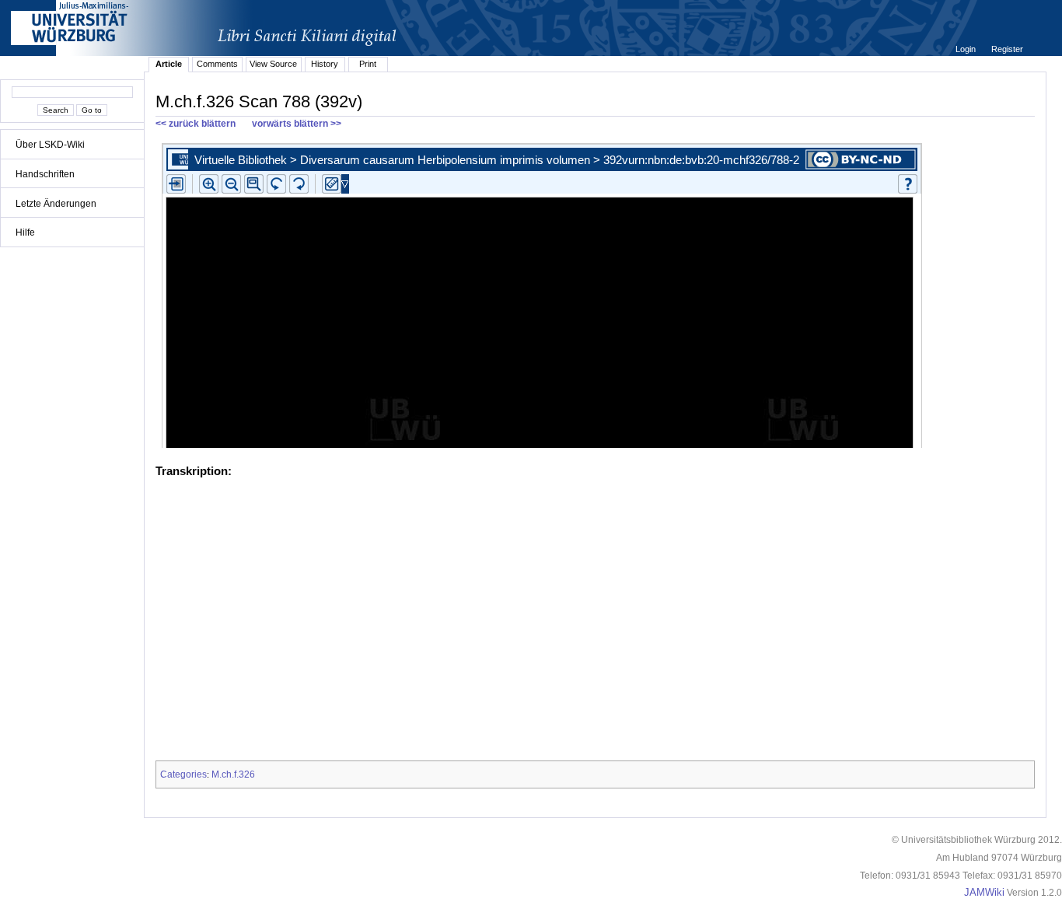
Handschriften (45, 174)
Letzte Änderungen (56, 203)
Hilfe (25, 232)
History (324, 63)
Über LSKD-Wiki (50, 144)
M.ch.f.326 (233, 774)
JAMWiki (984, 892)
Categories (183, 774)
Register (1007, 49)
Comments (217, 63)
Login (966, 49)
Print (367, 63)
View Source (273, 63)
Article (168, 63)
